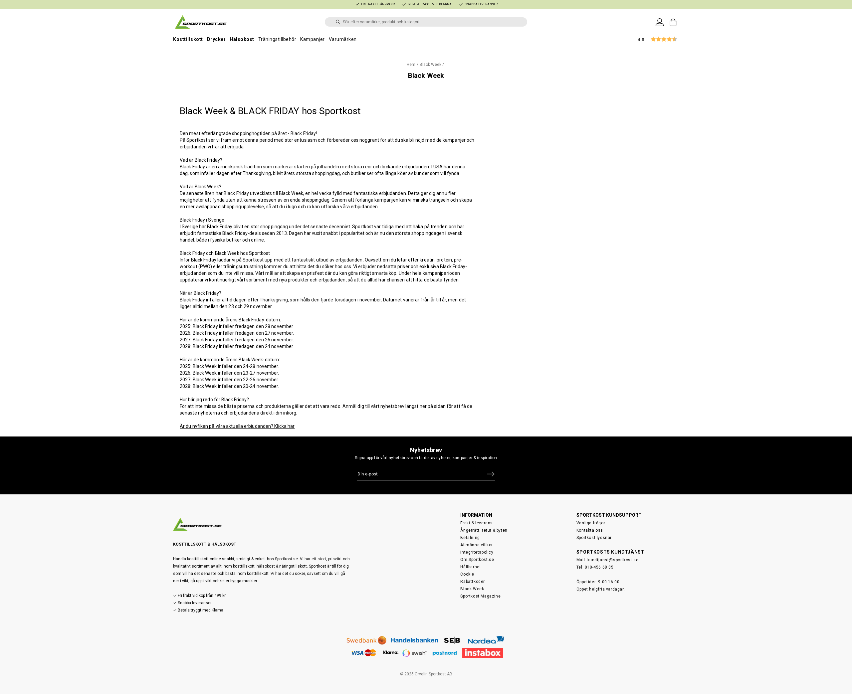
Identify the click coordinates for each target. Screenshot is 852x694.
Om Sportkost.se (477, 559)
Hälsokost (242, 39)
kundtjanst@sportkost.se (613, 560)
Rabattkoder (472, 581)
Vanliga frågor (590, 523)
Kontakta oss (589, 530)
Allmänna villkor (476, 545)
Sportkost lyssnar (594, 537)
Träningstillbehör (277, 39)
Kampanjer (312, 39)
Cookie (467, 574)
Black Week (472, 589)
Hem (411, 64)
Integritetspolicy (476, 552)
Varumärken (343, 39)
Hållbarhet (470, 567)
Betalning (470, 537)
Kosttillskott (188, 39)
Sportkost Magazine (480, 596)
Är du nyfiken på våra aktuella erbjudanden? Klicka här (237, 426)
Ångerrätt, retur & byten (483, 530)
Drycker (216, 39)
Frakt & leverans (476, 523)
